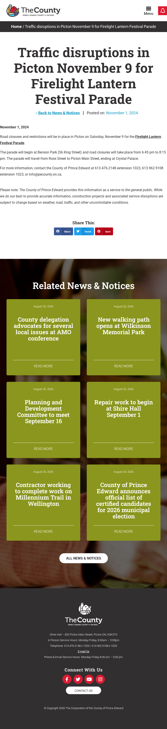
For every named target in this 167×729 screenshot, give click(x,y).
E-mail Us (83, 651)
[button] (63, 231)
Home (16, 26)
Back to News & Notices (59, 113)
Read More (43, 366)
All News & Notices (83, 558)
